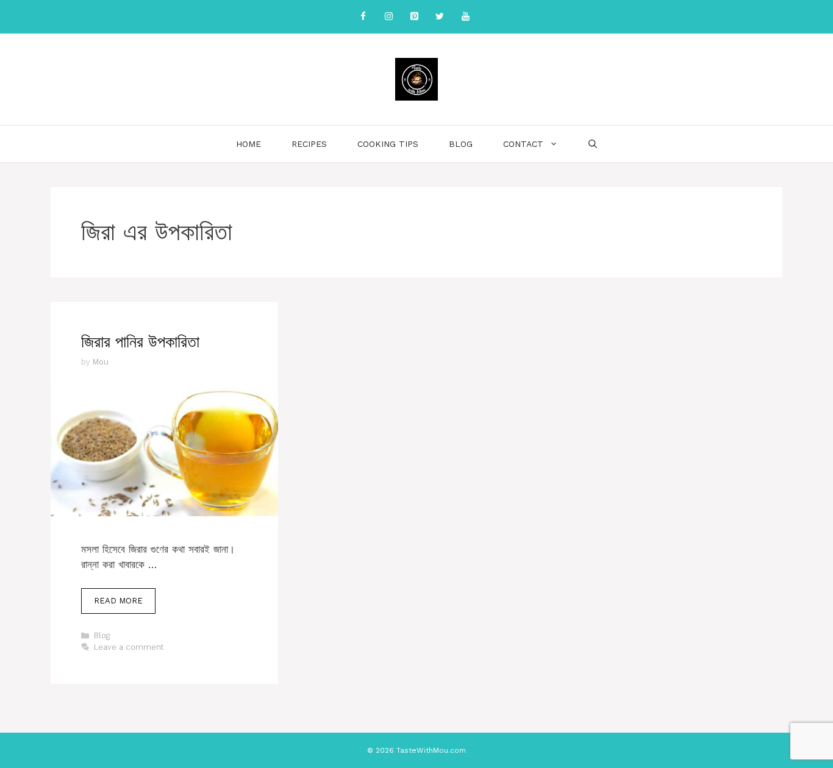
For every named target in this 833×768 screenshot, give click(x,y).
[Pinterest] (414, 16)
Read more (118, 600)
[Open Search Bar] (592, 144)
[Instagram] (388, 16)
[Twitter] (439, 16)
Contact (523, 144)
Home (248, 144)
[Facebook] (362, 16)
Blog (461, 144)
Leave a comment (129, 647)
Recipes (309, 144)
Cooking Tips (387, 144)
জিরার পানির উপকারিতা (140, 342)
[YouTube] (465, 16)
